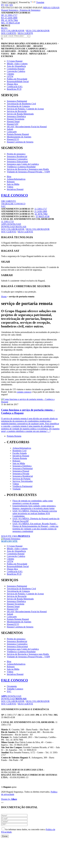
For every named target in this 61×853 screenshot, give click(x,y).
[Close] (2, 802)
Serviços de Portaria (21, 478)
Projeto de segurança (16, 154)
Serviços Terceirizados (22, 481)
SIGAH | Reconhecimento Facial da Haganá (27, 126)
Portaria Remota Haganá (18, 134)
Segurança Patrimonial (17, 101)
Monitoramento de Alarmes (19, 137)
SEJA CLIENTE (25, 33)
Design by (9, 799)
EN (11, 5)
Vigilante (16, 489)
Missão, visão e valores (17, 63)
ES (6, 5)
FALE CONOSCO (14, 195)
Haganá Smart (13, 121)
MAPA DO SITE (9, 541)
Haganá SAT (12, 124)
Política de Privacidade (17, 79)
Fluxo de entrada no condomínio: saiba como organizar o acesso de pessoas (32, 502)
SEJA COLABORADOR (38, 30)
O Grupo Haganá (14, 61)
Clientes (10, 74)
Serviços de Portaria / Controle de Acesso (25, 109)
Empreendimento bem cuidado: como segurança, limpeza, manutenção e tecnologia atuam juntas (34, 507)
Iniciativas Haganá (15, 189)
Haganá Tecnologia (15, 119)
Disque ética (12, 84)
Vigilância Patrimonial (22, 486)
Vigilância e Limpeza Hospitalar (21, 166)
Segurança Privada (20, 473)
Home (4, 296)
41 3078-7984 (9, 20)
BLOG (4, 28)
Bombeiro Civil (19, 450)
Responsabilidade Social (18, 81)
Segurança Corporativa (17, 159)
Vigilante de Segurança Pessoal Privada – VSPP (28, 172)
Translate (40, 2)
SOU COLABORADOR (12, 30)
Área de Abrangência (16, 66)
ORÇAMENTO (8, 201)
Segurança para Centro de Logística (23, 164)
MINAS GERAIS (51, 7)
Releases (11, 181)
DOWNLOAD (11, 224)
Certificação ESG (15, 86)
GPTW (10, 76)
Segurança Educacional (17, 161)
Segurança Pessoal (20, 471)
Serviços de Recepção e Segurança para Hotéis (28, 169)
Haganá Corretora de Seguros (20, 142)
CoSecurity (12, 131)
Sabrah (10, 129)
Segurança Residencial (17, 156)
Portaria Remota (14, 436)
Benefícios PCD (14, 89)
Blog (9, 176)
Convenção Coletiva (16, 71)
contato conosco (24, 392)
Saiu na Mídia (13, 184)
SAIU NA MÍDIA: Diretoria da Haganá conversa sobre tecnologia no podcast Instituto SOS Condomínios (34, 513)
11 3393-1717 (9, 15)
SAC (3, 206)
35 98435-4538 (10, 23)
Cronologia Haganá (15, 68)
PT (2, 5)
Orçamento (12, 686)
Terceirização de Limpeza (18, 106)
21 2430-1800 (9, 18)
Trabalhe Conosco (15, 689)
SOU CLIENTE (8, 33)
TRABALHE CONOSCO (13, 203)
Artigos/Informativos (16, 179)
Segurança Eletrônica (16, 116)
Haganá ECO (13, 139)
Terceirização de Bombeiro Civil (21, 103)
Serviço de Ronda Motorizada (20, 114)
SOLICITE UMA (15, 536)
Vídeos (10, 187)
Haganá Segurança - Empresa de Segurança (20, 10)
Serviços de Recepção (17, 111)
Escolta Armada (19, 453)
